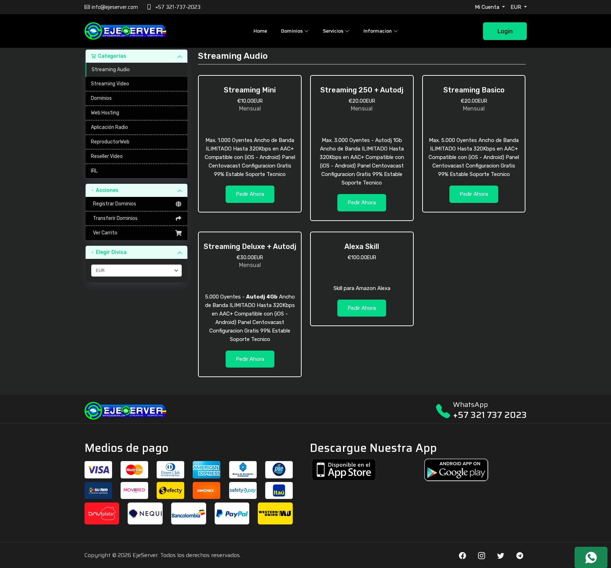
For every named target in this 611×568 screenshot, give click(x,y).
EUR (517, 7)
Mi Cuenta (488, 7)
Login (505, 31)
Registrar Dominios (113, 204)
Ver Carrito (104, 233)
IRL (94, 171)
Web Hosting (105, 113)
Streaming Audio (111, 70)
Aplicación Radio (109, 127)
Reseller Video (107, 156)
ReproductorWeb (110, 142)
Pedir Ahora (250, 194)
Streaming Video (110, 84)
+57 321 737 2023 (490, 415)
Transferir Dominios (114, 218)
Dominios (101, 98)
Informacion (377, 31)
